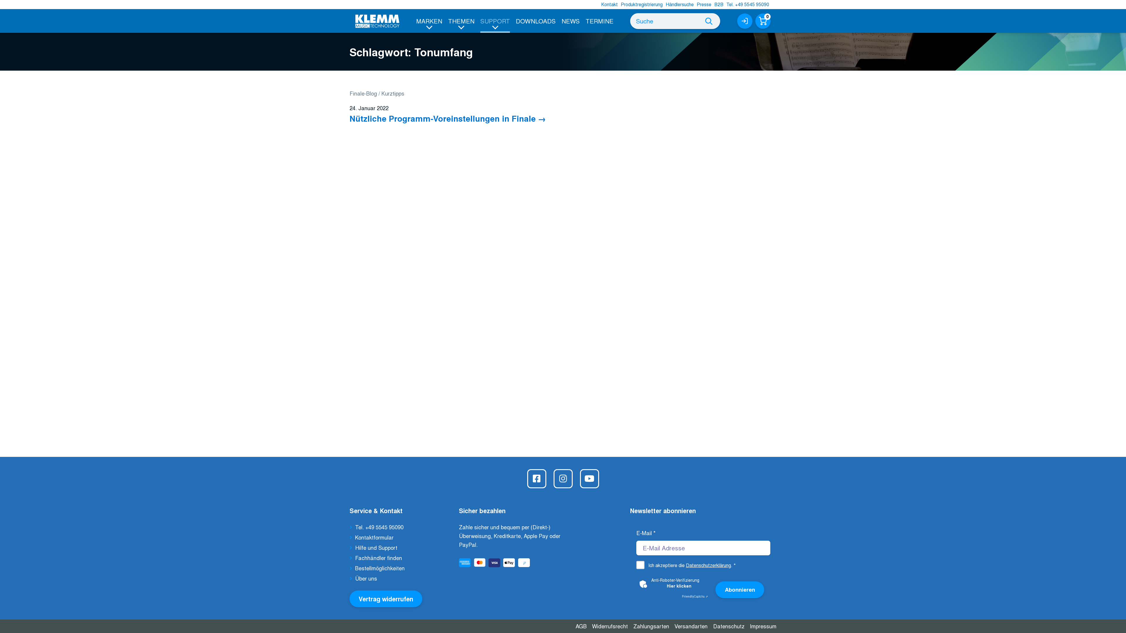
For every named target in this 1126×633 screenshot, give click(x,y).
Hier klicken (679, 586)
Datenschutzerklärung (708, 565)
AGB (581, 626)
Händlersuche (680, 4)
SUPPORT (495, 20)
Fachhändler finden (378, 557)
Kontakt (609, 4)
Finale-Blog (363, 93)
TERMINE (599, 20)
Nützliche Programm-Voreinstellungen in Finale (443, 118)
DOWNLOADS (536, 20)
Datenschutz (729, 626)
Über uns (366, 578)
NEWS (571, 20)
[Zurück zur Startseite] (377, 21)
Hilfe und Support (376, 547)
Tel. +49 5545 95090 (747, 4)
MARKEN (429, 20)
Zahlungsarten (651, 626)
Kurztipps (392, 93)
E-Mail (646, 533)
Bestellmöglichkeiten (380, 568)
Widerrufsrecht (610, 626)
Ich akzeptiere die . (692, 565)
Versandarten (691, 626)
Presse (704, 4)
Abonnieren (740, 589)
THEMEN (461, 20)
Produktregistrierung (642, 4)
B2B (718, 4)
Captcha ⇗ (695, 596)
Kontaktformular (374, 537)
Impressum (763, 626)
